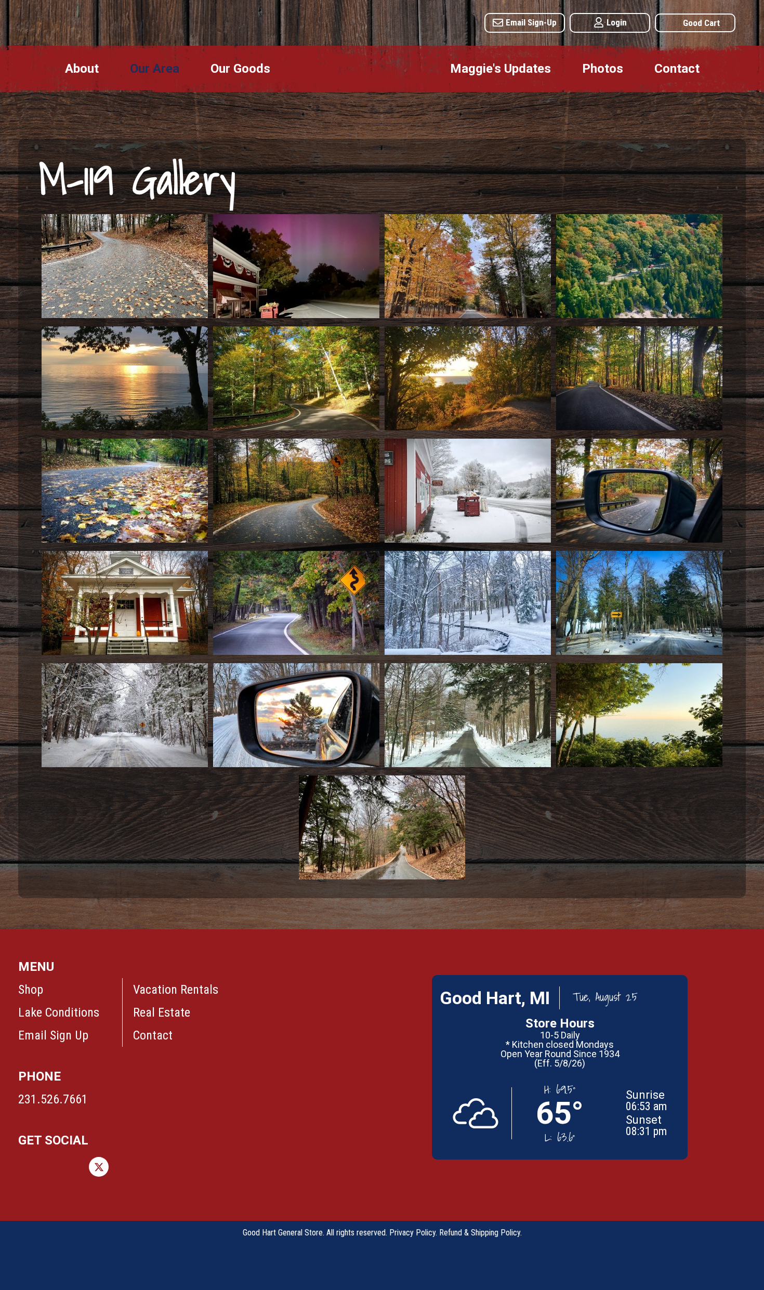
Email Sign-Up (531, 22)
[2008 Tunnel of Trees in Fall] (639, 314)
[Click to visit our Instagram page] (63, 1167)
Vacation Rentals (175, 989)
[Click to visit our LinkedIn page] (169, 1167)
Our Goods (240, 68)
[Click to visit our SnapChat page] (240, 1167)
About (82, 68)
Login (617, 22)
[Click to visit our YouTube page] (205, 1167)
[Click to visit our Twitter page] (99, 1167)
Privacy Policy (412, 1233)
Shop (30, 989)
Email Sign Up (53, 1035)
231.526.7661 (53, 1099)
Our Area (154, 68)
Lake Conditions (58, 1012)
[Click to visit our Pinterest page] (134, 1167)
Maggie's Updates (500, 68)
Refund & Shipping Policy (479, 1233)
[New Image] (125, 314)
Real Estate (161, 1012)
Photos (602, 68)
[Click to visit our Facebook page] (28, 1167)
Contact (677, 68)
